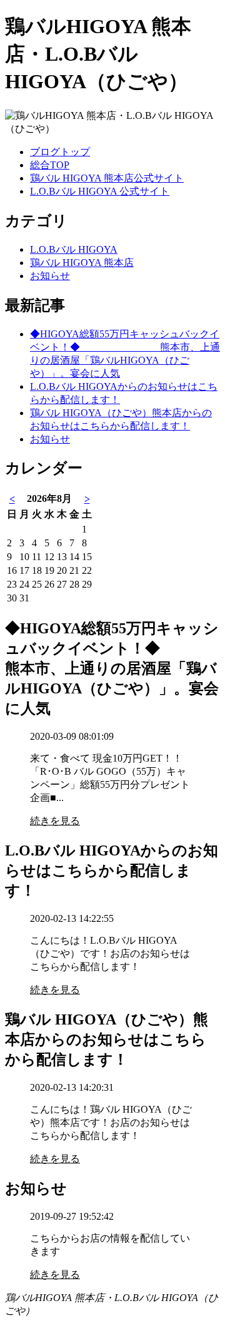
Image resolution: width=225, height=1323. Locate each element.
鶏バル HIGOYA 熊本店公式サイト (107, 178)
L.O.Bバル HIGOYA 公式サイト (99, 191)
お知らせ (50, 275)
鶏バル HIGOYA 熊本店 (82, 262)
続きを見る (55, 820)
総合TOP (49, 165)
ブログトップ (60, 151)
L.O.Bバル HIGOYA (74, 249)
